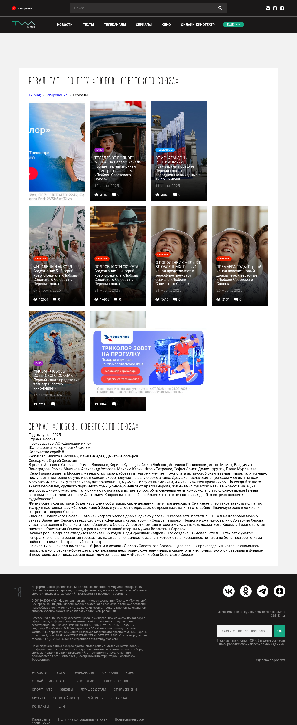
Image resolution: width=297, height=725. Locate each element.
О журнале (120, 698)
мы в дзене (25, 8)
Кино (130, 673)
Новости (39, 673)
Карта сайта (41, 719)
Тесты (60, 673)
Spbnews (278, 660)
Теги (61, 706)
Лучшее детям (93, 689)
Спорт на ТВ (42, 689)
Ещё (230, 24)
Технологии (83, 681)
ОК (279, 631)
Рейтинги (95, 698)
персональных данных (267, 644)
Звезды (66, 689)
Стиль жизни (125, 689)
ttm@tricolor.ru (108, 639)
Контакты (40, 706)
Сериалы (110, 673)
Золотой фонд (66, 698)
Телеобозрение (115, 681)
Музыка (39, 698)
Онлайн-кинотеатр (48, 681)
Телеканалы (84, 673)
